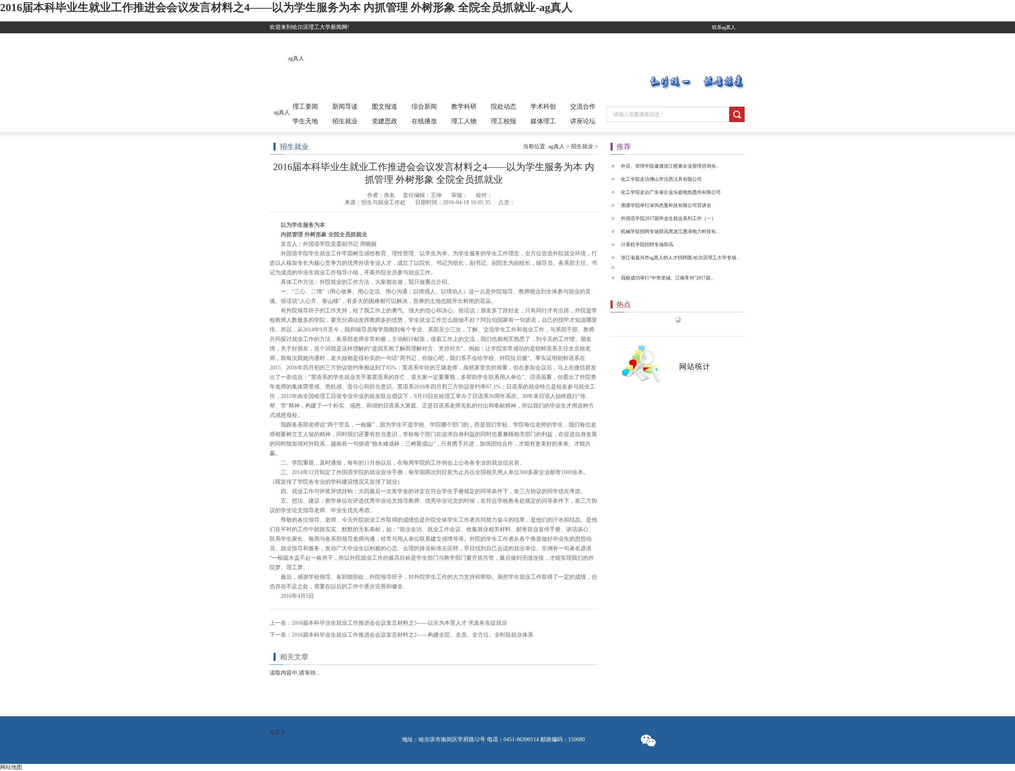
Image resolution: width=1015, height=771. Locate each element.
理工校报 (503, 121)
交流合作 (583, 106)
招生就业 (345, 121)
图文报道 (384, 106)
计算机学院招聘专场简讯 (647, 244)
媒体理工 (543, 121)
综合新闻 (424, 106)
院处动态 (503, 106)
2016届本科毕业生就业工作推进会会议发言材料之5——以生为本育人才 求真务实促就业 (399, 623)
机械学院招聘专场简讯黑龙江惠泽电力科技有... (670, 231)
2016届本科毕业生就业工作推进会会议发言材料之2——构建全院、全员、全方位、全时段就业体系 (412, 635)
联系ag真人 (723, 27)
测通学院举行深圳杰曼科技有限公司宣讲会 (666, 205)
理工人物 (464, 121)
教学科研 (464, 106)
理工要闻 (305, 106)
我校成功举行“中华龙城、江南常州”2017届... (667, 278)
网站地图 (11, 767)
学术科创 (543, 106)
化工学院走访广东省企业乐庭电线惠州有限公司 (671, 192)
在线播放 (424, 121)
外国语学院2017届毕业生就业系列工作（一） (668, 218)
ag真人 (296, 58)
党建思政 (384, 121)
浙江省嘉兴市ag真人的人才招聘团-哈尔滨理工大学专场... (680, 257)
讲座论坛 (583, 121)
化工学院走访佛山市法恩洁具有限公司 (661, 179)
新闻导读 (345, 106)
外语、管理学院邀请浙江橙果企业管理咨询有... (670, 166)
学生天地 (305, 121)
